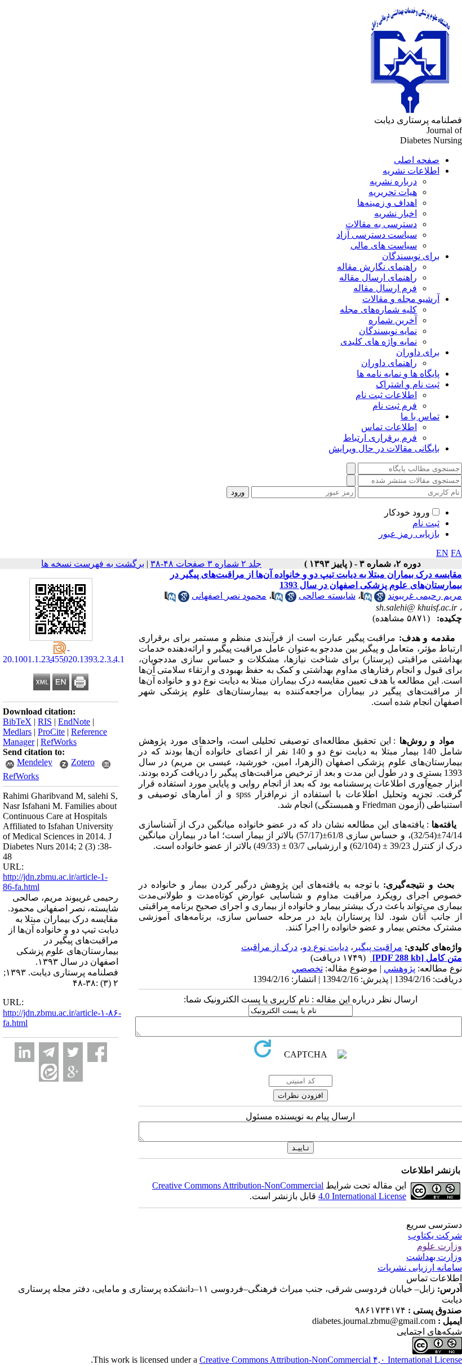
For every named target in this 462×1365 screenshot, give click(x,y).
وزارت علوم (439, 1246)
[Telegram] (49, 1052)
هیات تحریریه (392, 192)
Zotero (83, 762)
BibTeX (17, 721)
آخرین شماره (392, 320)
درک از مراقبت (269, 947)
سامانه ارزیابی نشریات (419, 1267)
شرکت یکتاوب (435, 1235)
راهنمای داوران (389, 363)
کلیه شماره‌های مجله (378, 309)
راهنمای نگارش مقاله (377, 267)
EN (442, 553)
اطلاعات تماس (389, 427)
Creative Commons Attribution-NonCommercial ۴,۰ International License (330, 1359)
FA (456, 553)
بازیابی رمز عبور (409, 534)
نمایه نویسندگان (388, 331)
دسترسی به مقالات (381, 224)
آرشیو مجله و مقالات (400, 299)
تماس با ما (420, 416)
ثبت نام (425, 523)
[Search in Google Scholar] (379, 599)
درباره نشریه (393, 181)
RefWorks (59, 742)
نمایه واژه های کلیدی (378, 341)
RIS (45, 721)
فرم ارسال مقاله (385, 288)
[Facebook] (97, 1052)
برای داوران (417, 352)
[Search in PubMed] (366, 599)
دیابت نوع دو (325, 947)
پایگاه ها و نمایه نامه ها (398, 373)
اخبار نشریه (395, 213)
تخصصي (307, 968)
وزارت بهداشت (434, 1257)
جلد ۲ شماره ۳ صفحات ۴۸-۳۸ (205, 563)
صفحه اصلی (416, 160)
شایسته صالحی (327, 595)
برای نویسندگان (410, 256)
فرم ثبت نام (394, 405)
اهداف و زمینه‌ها (387, 202)
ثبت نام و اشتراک (407, 384)
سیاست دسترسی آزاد (376, 234)
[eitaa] (49, 1072)
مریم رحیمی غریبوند (425, 595)
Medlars (17, 731)
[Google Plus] (73, 1072)
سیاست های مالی (383, 245)
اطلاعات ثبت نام (386, 395)
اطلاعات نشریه (411, 170)
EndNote (74, 721)
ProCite (51, 731)
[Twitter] (73, 1052)
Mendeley (34, 762)
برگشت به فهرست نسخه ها (92, 563)
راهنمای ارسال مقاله (378, 277)
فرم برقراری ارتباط (380, 437)
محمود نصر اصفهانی (229, 595)
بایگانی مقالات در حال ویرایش (383, 448)
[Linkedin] (24, 1052)
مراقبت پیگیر (377, 947)
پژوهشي (399, 968)
